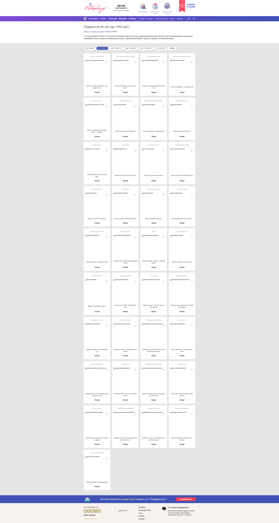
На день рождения (97, 31)
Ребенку (132, 19)
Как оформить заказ (144, 510)
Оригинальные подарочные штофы (125, 56)
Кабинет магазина (89, 515)
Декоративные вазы (182, 100)
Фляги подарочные (182, 231)
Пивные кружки (97, 145)
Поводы (142, 19)
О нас (140, 513)
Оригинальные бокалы (125, 100)
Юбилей (108, 31)
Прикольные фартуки (97, 275)
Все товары (89, 48)
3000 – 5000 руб (130, 48)
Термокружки (125, 145)
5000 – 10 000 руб (145, 48)
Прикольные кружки (153, 145)
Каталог (150, 19)
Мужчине (113, 19)
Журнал (180, 19)
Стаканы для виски (182, 189)
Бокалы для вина (125, 231)
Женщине (123, 19)
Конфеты (153, 231)
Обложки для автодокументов (153, 320)
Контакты (141, 516)
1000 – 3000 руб (116, 48)
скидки (172, 48)
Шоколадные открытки (97, 320)
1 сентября (93, 19)
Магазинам (141, 507)
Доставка (141, 519)
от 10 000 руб (160, 48)
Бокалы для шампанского (153, 189)
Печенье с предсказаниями (97, 56)
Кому (103, 19)
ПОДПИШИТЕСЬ (186, 499)
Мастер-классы (162, 19)
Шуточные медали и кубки (153, 56)
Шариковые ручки (97, 100)
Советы (172, 19)
